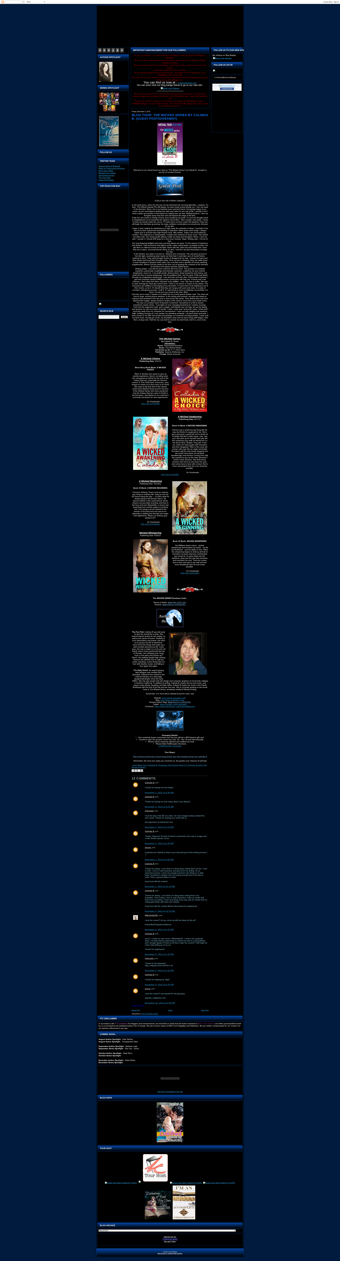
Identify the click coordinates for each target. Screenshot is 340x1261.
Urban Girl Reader (106, 180)
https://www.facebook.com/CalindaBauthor (174, 706)
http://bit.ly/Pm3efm (150, 524)
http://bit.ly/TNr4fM (150, 404)
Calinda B (150, 783)
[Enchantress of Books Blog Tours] (158, 1219)
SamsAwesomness (106, 175)
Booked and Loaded (107, 173)
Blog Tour (142, 765)
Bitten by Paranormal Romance (112, 168)
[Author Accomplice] (184, 1219)
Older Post (205, 1010)
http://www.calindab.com (173, 698)
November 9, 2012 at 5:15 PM (159, 954)
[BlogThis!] (136, 770)
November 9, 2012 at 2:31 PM (159, 929)
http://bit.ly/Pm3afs (190, 573)
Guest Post (178, 765)
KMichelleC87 (152, 915)
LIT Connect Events (193, 765)
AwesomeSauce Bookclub (109, 166)
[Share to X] (138, 770)
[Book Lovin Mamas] (214, 72)
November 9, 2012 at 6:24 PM (159, 985)
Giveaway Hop (165, 765)
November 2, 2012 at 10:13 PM (160, 911)
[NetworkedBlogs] (226, 86)
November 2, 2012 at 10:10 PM (160, 886)
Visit (170, 1092)
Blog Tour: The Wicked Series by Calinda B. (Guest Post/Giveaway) (170, 116)
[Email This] (133, 770)
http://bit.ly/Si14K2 (170, 474)
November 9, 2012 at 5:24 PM (159, 970)
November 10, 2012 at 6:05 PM (160, 1003)
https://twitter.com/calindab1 (173, 704)
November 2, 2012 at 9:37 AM (159, 807)
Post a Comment (138, 1006)
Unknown (149, 811)
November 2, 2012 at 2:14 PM (159, 827)
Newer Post (135, 1010)
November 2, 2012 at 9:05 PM (159, 860)
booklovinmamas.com (187, 83)
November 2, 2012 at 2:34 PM (159, 843)
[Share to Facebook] (141, 770)
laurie (148, 989)
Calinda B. (153, 765)
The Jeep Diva (105, 178)
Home (170, 1010)
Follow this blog (227, 88)
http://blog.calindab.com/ (172, 700)
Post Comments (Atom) (150, 1014)
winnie (148, 847)
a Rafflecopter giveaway (170, 746)
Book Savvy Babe (106, 171)
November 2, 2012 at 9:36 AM (159, 793)
